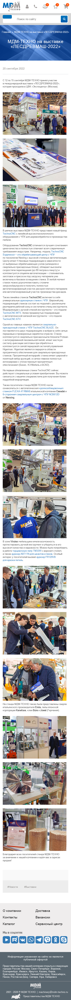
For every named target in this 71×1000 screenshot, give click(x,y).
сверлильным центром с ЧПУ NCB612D (31, 394)
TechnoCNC (9, 233)
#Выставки (30, 887)
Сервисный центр (49, 924)
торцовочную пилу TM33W (27, 550)
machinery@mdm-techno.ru (53, 992)
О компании (12, 911)
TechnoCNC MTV (12, 312)
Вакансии (43, 917)
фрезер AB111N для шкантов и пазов (32, 554)
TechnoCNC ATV (12, 319)
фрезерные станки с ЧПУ (34, 300)
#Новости (12, 887)
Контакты (10, 917)
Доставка (43, 911)
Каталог (9, 924)
